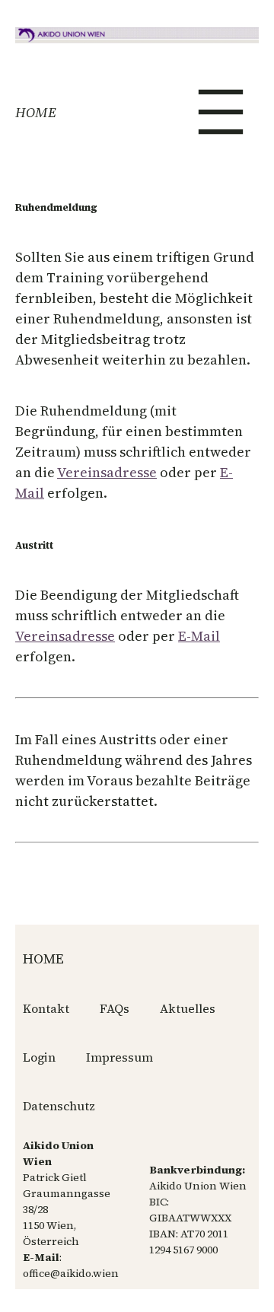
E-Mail (199, 635)
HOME (35, 112)
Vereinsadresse (107, 472)
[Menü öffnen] (221, 112)
